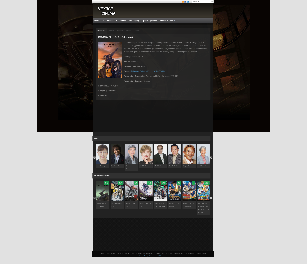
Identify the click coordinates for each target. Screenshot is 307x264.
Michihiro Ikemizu (160, 166)
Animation (135, 71)
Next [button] (211, 157)
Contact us (152, 256)
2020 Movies (107, 21)
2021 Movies (120, 21)
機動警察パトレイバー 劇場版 (102, 204)
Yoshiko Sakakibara (146, 166)
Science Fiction (146, 71)
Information (101, 30)
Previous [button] (94, 157)
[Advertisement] (153, 234)
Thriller (162, 71)
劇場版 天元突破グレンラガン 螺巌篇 (160, 204)
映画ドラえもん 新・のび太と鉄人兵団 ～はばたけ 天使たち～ (203, 207)
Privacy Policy (143, 256)
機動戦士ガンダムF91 (145, 204)
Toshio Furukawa (116, 166)
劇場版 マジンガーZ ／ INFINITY (131, 204)
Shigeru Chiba (187, 166)
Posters (120, 30)
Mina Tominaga (101, 166)
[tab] (101, 31)
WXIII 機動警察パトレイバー (117, 204)
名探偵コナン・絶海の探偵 (174, 204)
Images (128, 30)
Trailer (111, 30)
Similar (136, 30)
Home (96, 21)
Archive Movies (166, 21)
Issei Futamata (202, 166)
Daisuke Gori (173, 166)
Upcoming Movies (149, 21)
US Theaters (162, 256)
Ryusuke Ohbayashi (129, 167)
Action (156, 71)
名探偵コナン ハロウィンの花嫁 (188, 204)
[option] (103, 156)
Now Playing (134, 21)
